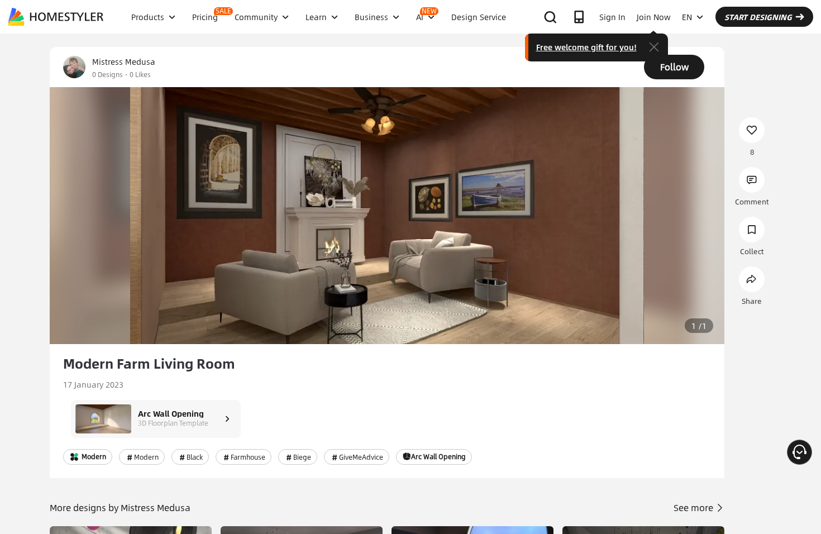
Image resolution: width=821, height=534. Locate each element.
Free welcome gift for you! (586, 47)
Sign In (612, 17)
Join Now (654, 17)
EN (687, 17)
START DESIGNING (758, 17)
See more (694, 507)
